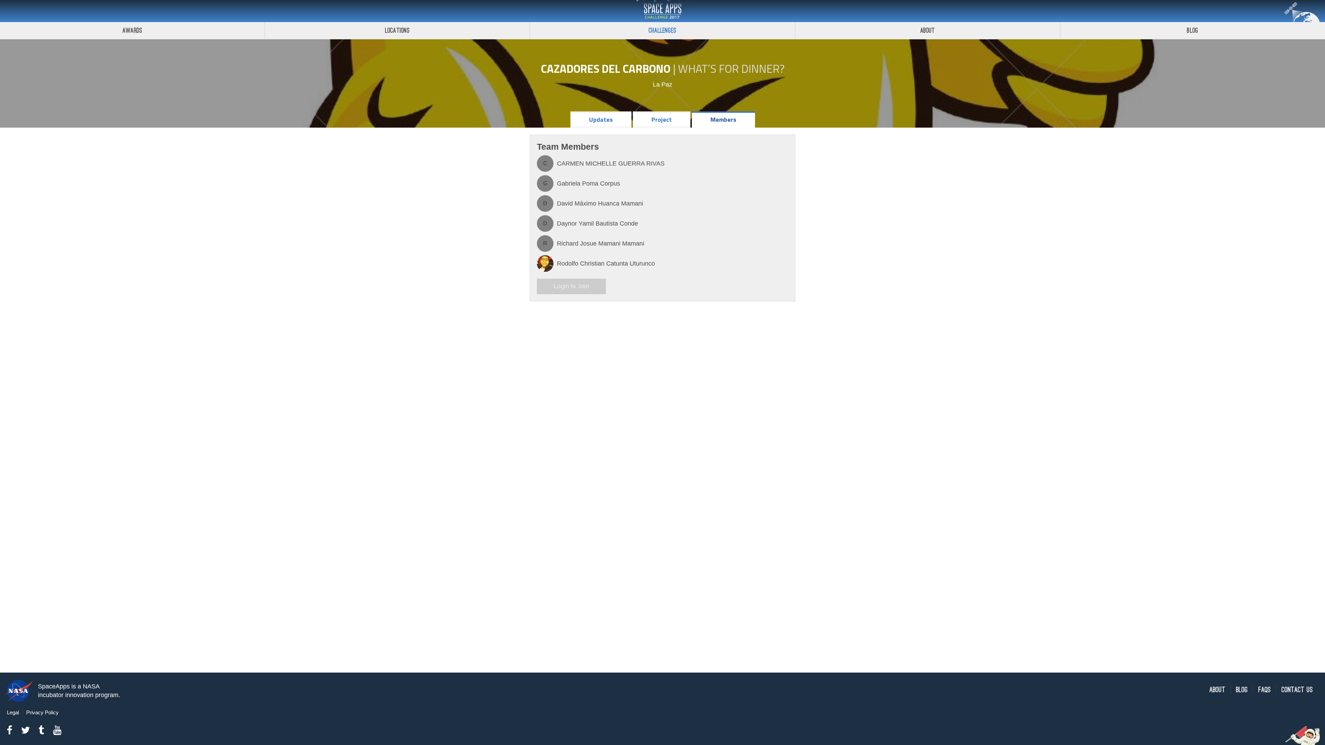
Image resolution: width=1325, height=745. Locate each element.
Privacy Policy (42, 712)
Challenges (662, 30)
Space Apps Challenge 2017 (662, 11)
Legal (13, 712)
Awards (132, 30)
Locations (397, 30)
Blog (1192, 30)
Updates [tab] (601, 119)
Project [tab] (661, 119)
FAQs (1264, 690)
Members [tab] (723, 119)
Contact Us (1297, 690)
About (927, 30)
